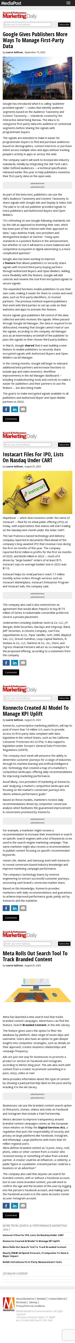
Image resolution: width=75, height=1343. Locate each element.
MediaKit (41, 1298)
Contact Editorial (57, 1298)
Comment (11, 418)
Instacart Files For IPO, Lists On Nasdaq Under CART (33, 1235)
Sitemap (33, 1302)
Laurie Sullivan (14, 52)
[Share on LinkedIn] (14, 409)
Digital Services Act (51, 1127)
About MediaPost (25, 1298)
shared (29, 345)
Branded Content (34, 1025)
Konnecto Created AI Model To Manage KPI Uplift (31, 1241)
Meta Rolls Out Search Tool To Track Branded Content (34, 1247)
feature (10, 263)
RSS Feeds (21, 1302)
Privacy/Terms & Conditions (30, 1306)
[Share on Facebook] (6, 409)
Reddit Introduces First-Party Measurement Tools (32, 1262)
